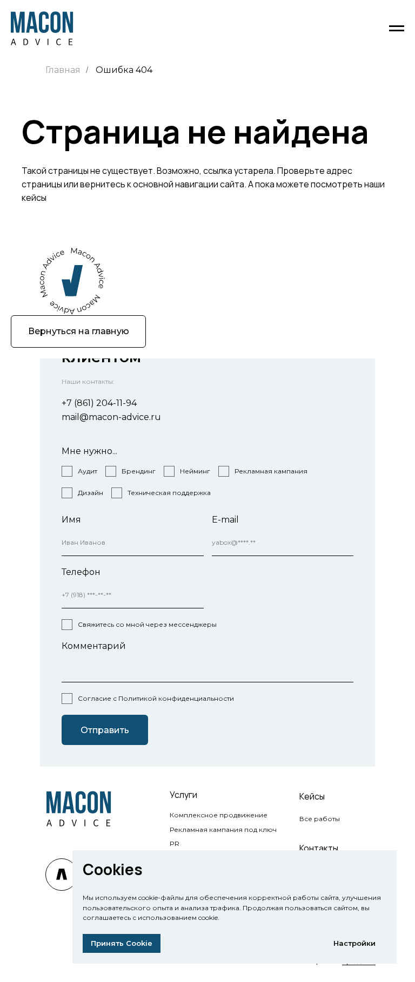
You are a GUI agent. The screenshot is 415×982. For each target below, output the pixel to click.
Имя (71, 519)
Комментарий (94, 646)
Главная (63, 70)
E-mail (225, 519)
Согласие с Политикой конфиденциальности (156, 698)
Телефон (81, 572)
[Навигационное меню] (396, 28)
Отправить (105, 730)
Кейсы (312, 796)
